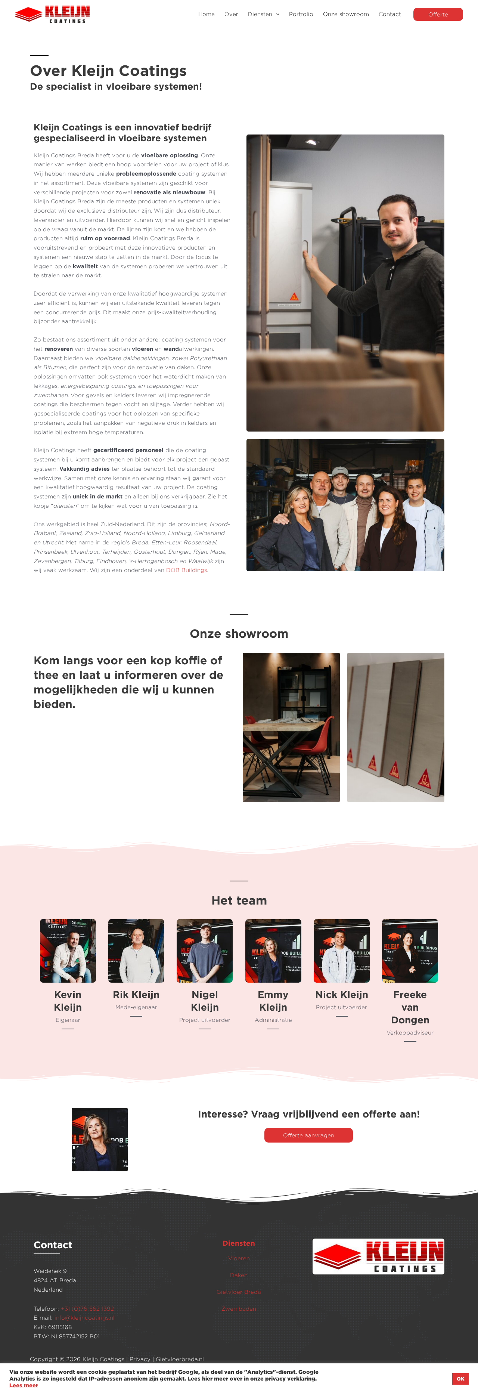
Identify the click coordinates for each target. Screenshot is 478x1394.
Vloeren (239, 1258)
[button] (275, 14)
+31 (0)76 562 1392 (87, 1308)
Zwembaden (238, 1308)
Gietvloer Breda (239, 1292)
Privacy (140, 1359)
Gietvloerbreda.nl (180, 1359)
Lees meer (23, 1385)
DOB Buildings (186, 570)
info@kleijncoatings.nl (85, 1317)
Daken (239, 1275)
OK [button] (460, 1378)
